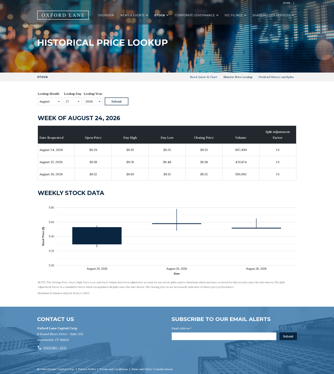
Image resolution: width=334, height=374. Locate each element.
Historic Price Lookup (237, 77)
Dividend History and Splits (276, 77)
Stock (159, 15)
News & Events (132, 15)
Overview (106, 15)
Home (287, 2)
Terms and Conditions (114, 369)
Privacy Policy (87, 369)
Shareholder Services (271, 15)
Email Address (182, 328)
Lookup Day (73, 94)
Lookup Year (93, 94)
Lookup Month (48, 94)
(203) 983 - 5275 (54, 348)
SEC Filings (234, 15)
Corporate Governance (195, 15)
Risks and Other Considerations (152, 369)
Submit (288, 336)
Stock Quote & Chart (203, 77)
